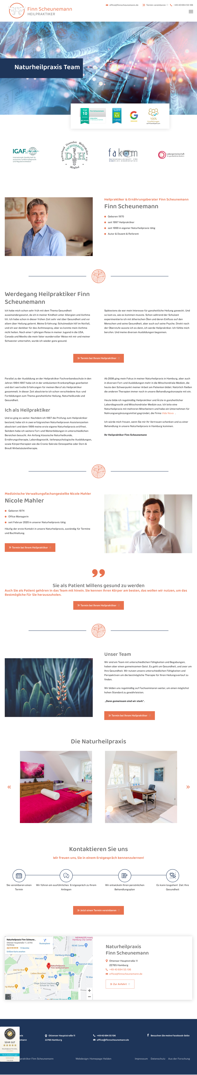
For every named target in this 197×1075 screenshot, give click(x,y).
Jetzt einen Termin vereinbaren (98, 910)
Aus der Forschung (179, 1058)
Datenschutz (158, 1058)
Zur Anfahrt (120, 984)
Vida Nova (168, 413)
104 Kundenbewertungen (10, 1055)
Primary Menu (191, 11)
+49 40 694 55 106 (183, 5)
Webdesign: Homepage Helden (93, 1058)
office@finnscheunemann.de (123, 5)
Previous (9, 787)
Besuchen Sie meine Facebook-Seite (170, 1035)
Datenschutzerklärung (57, 961)
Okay (49, 978)
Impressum (141, 1058)
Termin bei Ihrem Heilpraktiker (98, 358)
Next (187, 787)
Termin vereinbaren (156, 5)
